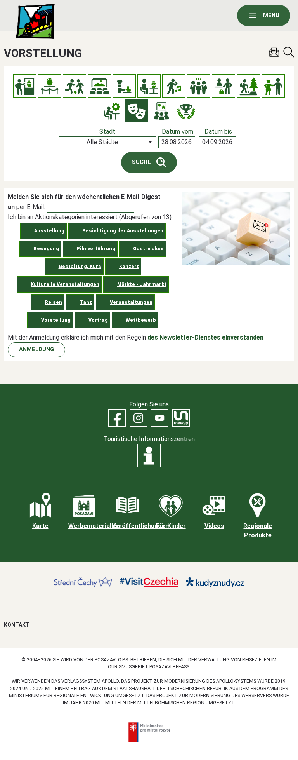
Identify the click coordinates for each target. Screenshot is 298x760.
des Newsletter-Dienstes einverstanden (205, 337)
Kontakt (16, 625)
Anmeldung (36, 349)
